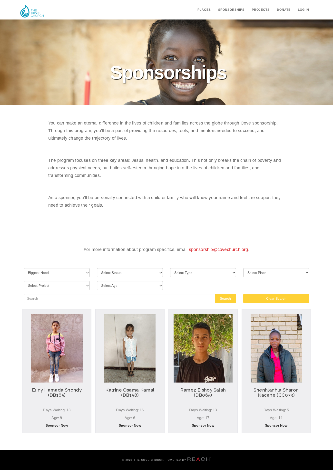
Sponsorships (231, 9)
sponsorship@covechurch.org (218, 249)
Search (225, 298)
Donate (284, 9)
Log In (303, 9)
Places (204, 9)
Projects (261, 9)
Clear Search (276, 298)
